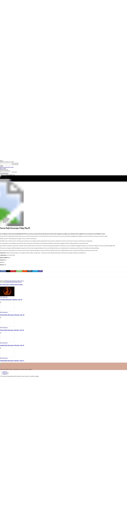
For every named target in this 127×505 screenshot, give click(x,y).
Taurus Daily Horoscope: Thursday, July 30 (12, 330)
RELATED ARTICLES (5, 284)
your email (14, 172)
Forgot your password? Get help (6, 167)
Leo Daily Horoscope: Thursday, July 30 (11, 299)
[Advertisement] (63, 191)
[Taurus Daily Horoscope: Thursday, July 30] (7, 326)
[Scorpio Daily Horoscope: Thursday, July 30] (7, 311)
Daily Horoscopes (4, 297)
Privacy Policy (3, 168)
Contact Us (5, 374)
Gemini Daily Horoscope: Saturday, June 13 (12, 360)
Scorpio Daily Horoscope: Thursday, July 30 (12, 315)
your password (15, 164)
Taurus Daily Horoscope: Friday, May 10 (15, 280)
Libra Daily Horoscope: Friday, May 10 (13, 282)
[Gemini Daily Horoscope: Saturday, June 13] (7, 356)
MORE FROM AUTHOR (17, 284)
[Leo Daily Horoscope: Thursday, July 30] (7, 295)
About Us (5, 371)
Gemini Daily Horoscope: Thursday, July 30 (12, 345)
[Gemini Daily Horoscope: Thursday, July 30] (7, 341)
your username (15, 163)
